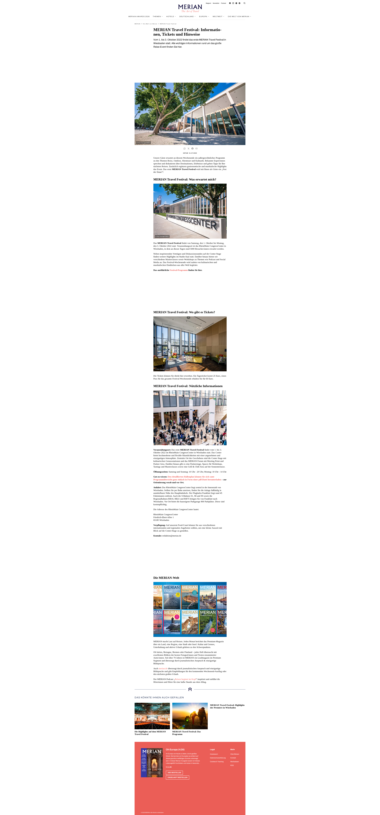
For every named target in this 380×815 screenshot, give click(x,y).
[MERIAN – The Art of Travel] (190, 8)
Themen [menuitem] (157, 16)
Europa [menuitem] (203, 16)
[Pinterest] (239, 3)
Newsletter (216, 3)
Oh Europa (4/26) (175, 749)
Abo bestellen (174, 772)
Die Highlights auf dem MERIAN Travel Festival (150, 732)
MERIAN (137, 24)
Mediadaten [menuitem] (234, 761)
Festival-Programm (179, 270)
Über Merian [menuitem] (234, 754)
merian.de (163, 668)
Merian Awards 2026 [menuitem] (139, 16)
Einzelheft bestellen (177, 777)
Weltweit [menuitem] (218, 16)
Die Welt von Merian (150, 24)
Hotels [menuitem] (170, 16)
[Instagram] (233, 3)
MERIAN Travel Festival (168, 24)
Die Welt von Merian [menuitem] (239, 16)
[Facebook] (230, 3)
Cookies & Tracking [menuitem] (217, 761)
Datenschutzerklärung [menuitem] (218, 758)
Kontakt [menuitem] (233, 758)
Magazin (208, 3)
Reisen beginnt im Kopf (185, 679)
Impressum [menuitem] (214, 754)
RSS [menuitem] (232, 765)
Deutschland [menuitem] (186, 16)
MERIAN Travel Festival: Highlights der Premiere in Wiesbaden (227, 706)
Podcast (223, 3)
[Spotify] (236, 3)
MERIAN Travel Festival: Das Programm (186, 732)
